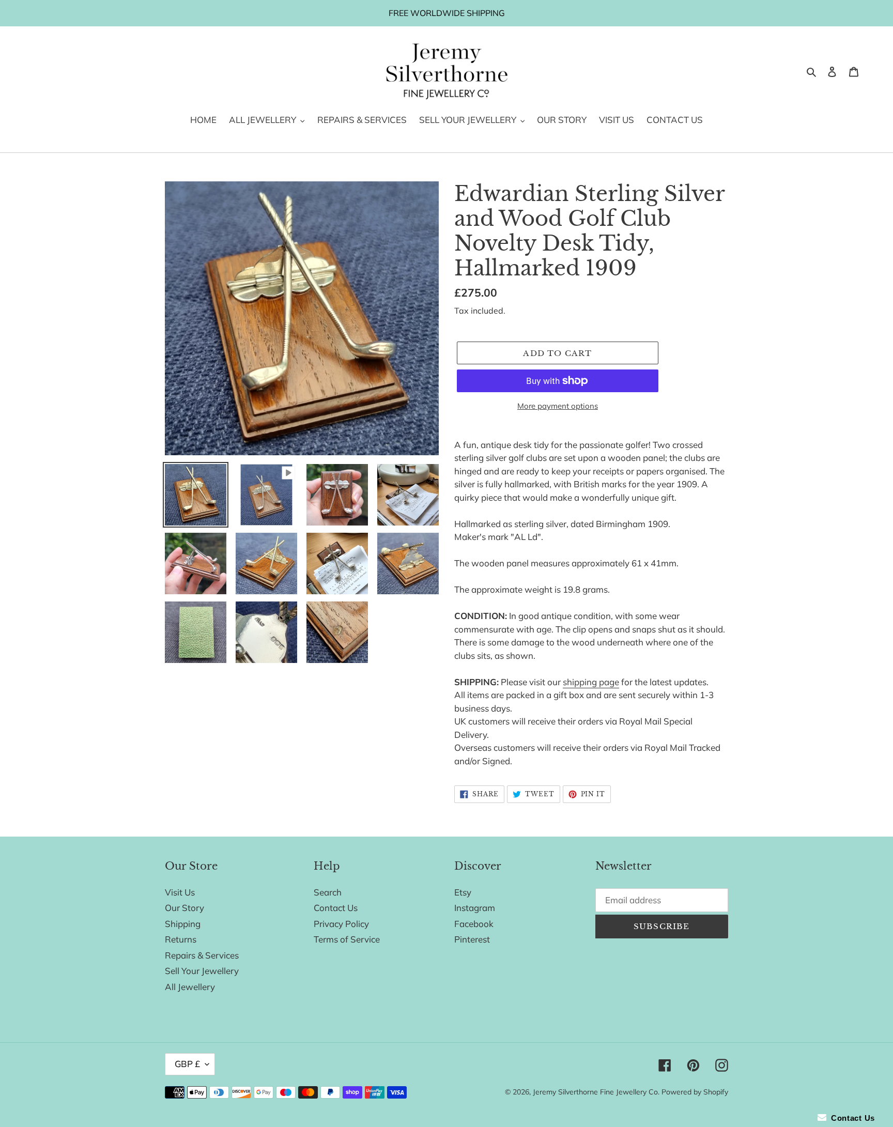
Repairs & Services (202, 955)
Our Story (184, 907)
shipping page (591, 681)
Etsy (462, 892)
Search (328, 892)
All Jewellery (190, 986)
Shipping (183, 923)
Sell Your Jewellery (202, 970)
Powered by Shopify (694, 1092)
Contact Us (336, 907)
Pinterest (472, 939)
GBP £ (187, 1063)
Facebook (474, 923)
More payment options (557, 406)
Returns (180, 939)
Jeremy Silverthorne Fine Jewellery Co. (596, 1092)
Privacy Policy (341, 923)
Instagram (474, 907)
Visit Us (180, 892)
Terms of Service (347, 939)
